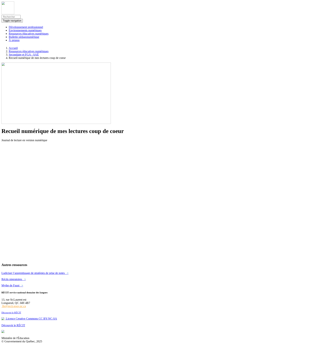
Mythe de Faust (12, 285)
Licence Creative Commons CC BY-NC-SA (31, 318)
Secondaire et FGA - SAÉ (24, 54)
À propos (14, 40)
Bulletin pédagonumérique (24, 36)
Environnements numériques (25, 30)
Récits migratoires (13, 279)
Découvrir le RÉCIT (11, 312)
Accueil (13, 48)
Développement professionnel (26, 27)
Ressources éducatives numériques (28, 33)
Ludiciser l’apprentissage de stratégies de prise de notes (35, 273)
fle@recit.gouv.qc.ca (13, 306)
